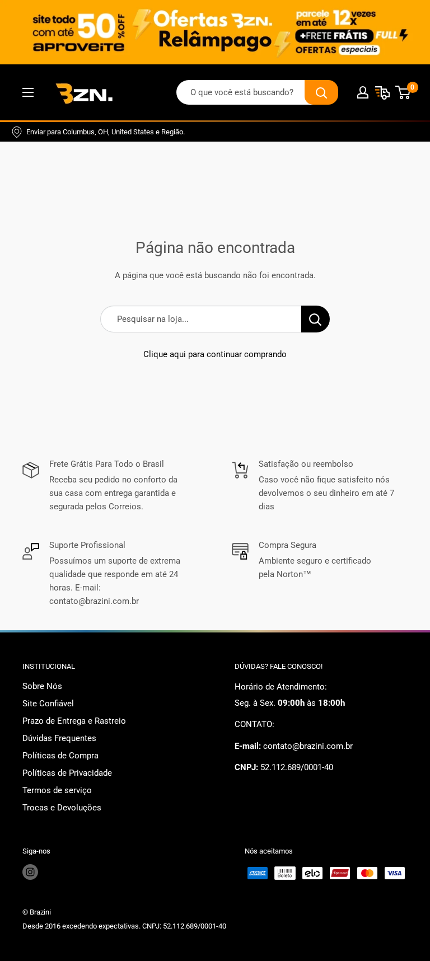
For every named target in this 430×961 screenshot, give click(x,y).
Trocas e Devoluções (61, 808)
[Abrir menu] (28, 92)
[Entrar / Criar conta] (362, 92)
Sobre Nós (42, 686)
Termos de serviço (57, 790)
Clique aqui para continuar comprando (215, 354)
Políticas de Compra (60, 756)
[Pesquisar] (321, 92)
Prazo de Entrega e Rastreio (74, 721)
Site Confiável (48, 704)
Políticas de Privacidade (67, 773)
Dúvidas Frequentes (59, 738)
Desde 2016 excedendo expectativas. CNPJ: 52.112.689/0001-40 (124, 926)
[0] (403, 92)
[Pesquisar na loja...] (315, 319)
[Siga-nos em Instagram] (30, 872)
